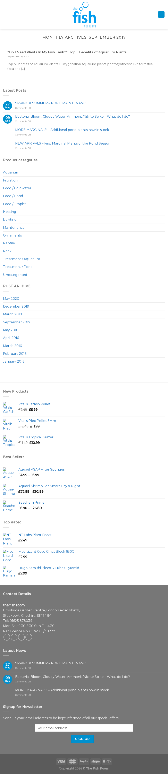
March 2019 (12, 314)
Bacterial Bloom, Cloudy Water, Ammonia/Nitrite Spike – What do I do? (72, 116)
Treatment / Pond (18, 267)
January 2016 (13, 361)
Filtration (10, 180)
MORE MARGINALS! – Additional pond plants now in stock (62, 130)
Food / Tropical (15, 204)
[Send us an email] (21, 637)
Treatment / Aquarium (21, 259)
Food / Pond (13, 196)
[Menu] (6, 14)
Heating (9, 212)
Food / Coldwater (17, 188)
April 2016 (11, 338)
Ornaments (12, 235)
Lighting (10, 220)
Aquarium (11, 172)
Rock (7, 251)
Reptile (9, 243)
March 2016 (12, 346)
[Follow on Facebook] (6, 637)
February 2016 (14, 354)
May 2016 (10, 330)
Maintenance (14, 228)
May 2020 (11, 299)
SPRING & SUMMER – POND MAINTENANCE (51, 103)
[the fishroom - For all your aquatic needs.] (84, 14)
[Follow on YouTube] (28, 637)
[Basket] (161, 14)
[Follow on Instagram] (14, 637)
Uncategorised (15, 275)
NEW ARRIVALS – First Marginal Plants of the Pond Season (62, 143)
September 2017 (16, 322)
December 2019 (16, 306)
